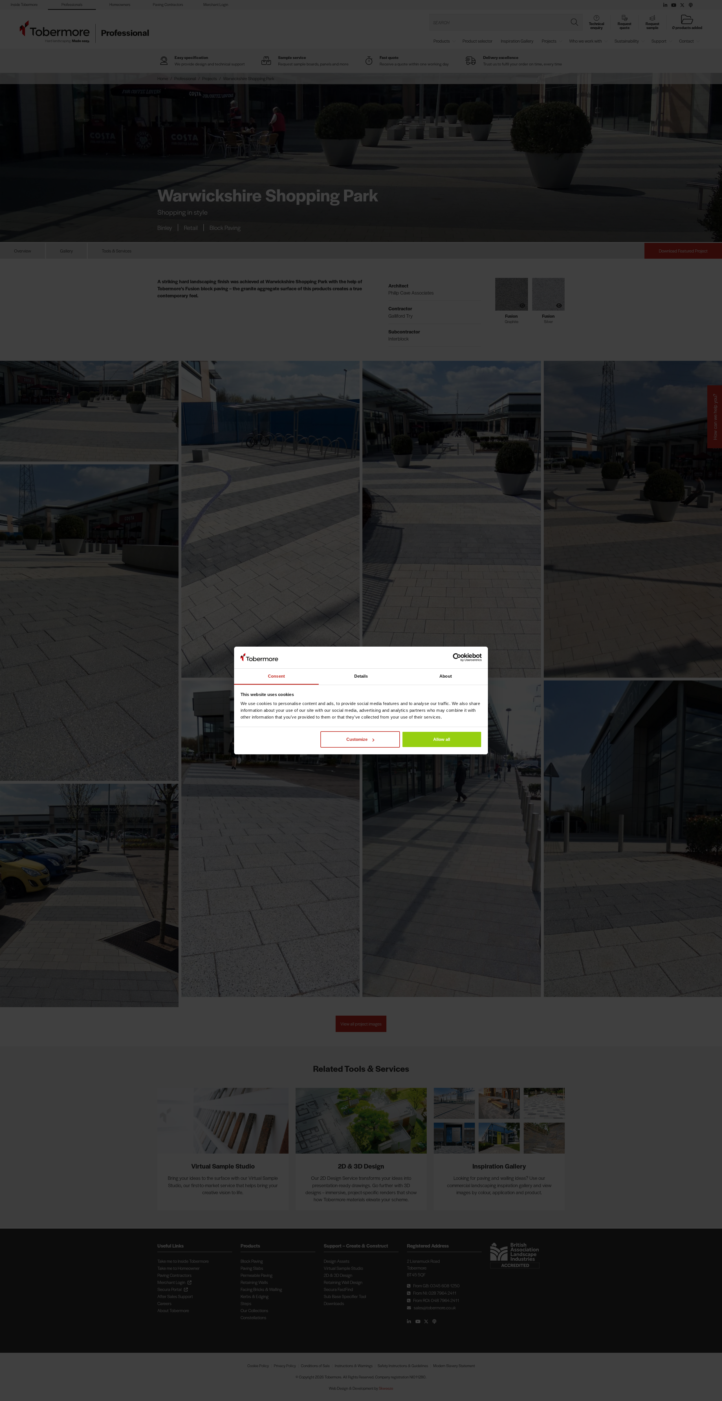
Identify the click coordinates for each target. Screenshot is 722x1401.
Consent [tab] (276, 676)
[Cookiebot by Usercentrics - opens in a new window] (457, 657)
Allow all (441, 739)
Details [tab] (361, 676)
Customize (356, 739)
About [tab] (445, 676)
